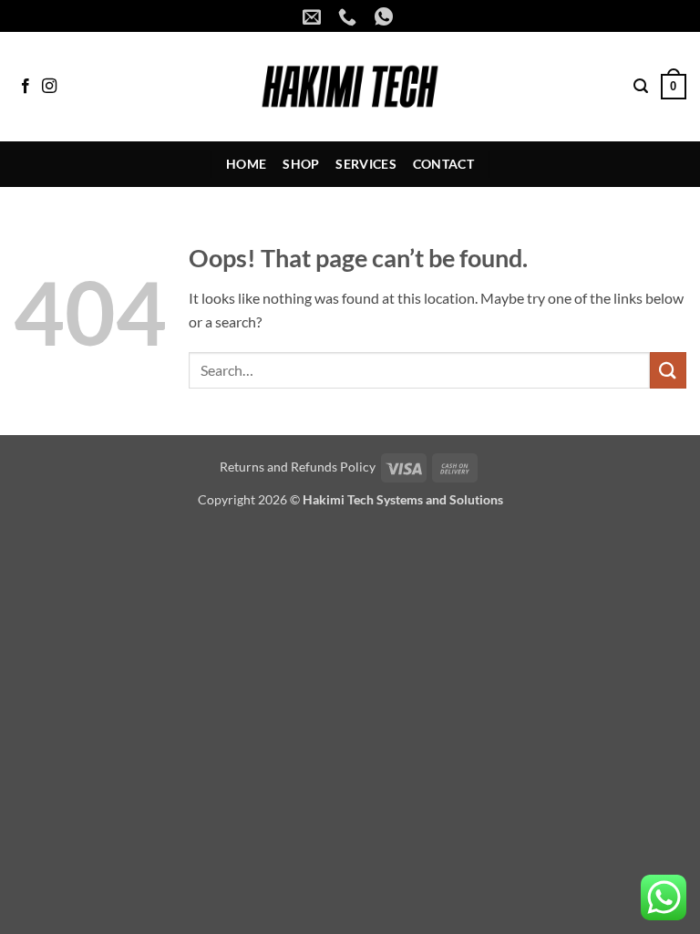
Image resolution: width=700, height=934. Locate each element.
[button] (640, 86)
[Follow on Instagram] (49, 86)
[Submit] (668, 370)
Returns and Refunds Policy (298, 466)
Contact (443, 163)
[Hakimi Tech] (350, 86)
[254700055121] (386, 16)
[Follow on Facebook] (25, 86)
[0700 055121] (349, 16)
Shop (301, 163)
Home (246, 163)
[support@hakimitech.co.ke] (314, 16)
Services (365, 163)
